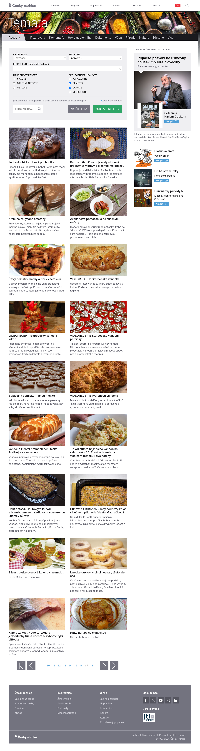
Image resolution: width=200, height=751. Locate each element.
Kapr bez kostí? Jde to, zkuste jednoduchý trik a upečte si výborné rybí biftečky (36, 636)
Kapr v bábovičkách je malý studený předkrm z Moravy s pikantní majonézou (97, 164)
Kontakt (104, 717)
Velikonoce (80, 92)
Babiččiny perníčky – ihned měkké (32, 395)
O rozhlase (136, 5)
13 (64, 665)
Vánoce (77, 87)
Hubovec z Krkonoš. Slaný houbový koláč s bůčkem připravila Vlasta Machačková (98, 510)
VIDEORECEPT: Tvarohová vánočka (94, 395)
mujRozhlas (96, 5)
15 (75, 665)
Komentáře (56, 37)
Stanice (116, 5)
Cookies (135, 735)
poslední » (114, 665)
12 (59, 665)
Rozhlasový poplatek (112, 722)
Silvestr (78, 83)
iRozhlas (55, 5)
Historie (158, 37)
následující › (104, 665)
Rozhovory (37, 37)
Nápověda (106, 703)
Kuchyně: (74, 54)
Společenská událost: (83, 75)
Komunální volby (24, 703)
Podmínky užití (167, 735)
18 (91, 665)
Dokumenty (103, 37)
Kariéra (104, 712)
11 (53, 665)
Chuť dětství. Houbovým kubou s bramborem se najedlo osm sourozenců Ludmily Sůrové (37, 512)
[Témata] (100, 22)
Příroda (130, 37)
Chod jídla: (20, 54)
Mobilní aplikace (67, 712)
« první (21, 665)
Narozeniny (80, 79)
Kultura (144, 37)
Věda (118, 37)
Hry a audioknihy (80, 37)
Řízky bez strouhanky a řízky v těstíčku (35, 279)
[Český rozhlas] (22, 5)
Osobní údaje (149, 735)
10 (48, 665)
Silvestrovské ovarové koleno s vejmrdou (36, 572)
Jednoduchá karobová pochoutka (32, 162)
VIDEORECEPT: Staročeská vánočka (95, 279)
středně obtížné (27, 83)
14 (70, 665)
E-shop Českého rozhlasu (153, 49)
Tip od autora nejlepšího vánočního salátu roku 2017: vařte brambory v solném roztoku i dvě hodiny (94, 452)
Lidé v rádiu (106, 708)
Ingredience (31, 64)
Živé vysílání (65, 698)
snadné (21, 79)
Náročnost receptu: (26, 75)
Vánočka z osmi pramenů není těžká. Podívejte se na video (33, 450)
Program (74, 5)
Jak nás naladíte (109, 698)
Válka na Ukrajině (24, 698)
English (181, 735)
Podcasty (63, 708)
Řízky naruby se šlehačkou (88, 632)
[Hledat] (187, 5)
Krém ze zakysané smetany (27, 219)
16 (81, 665)
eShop (18, 712)
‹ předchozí (31, 665)
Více (172, 37)
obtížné (22, 87)
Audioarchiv (64, 703)
